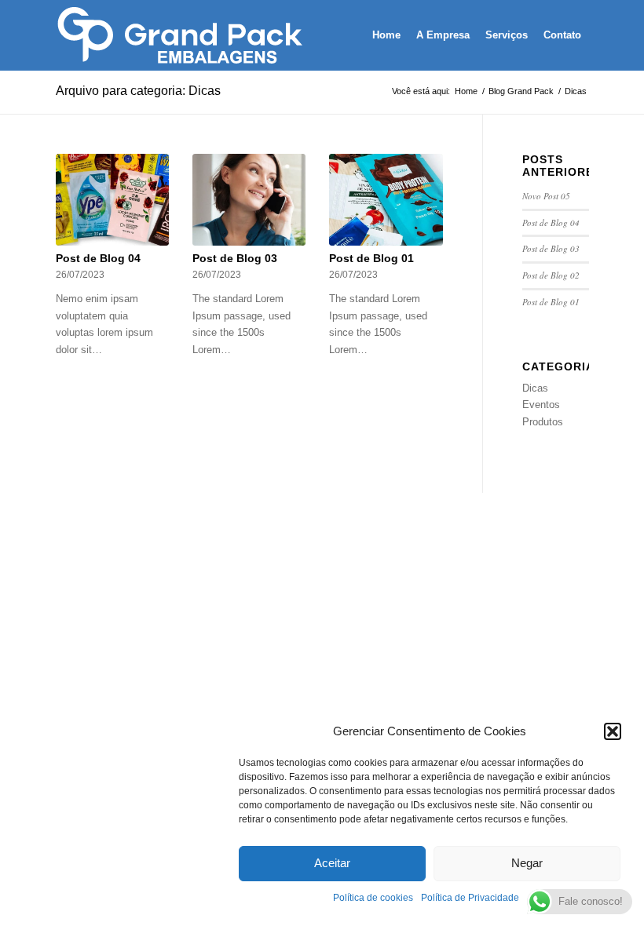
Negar (527, 862)
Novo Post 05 (546, 196)
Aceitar (332, 862)
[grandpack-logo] (183, 35)
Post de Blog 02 (551, 275)
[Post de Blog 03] (249, 200)
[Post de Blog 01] (386, 200)
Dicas (535, 388)
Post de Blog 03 (234, 258)
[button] (612, 731)
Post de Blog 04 (98, 258)
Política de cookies (373, 897)
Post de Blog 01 (371, 258)
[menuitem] (386, 35)
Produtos (542, 422)
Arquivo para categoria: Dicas (138, 90)
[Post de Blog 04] (113, 200)
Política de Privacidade (470, 897)
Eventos (541, 404)
